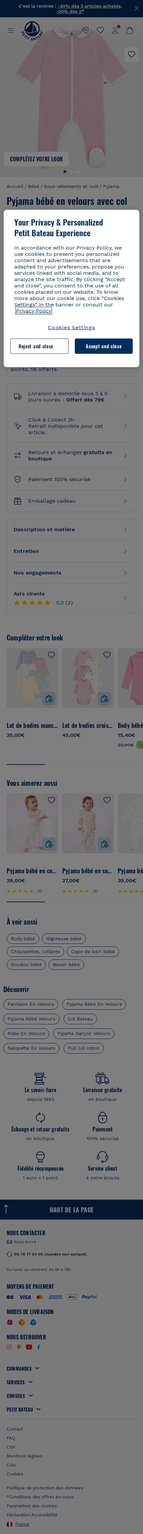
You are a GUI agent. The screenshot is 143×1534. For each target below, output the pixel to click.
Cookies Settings (71, 327)
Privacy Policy (33, 310)
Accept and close (103, 346)
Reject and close (36, 346)
